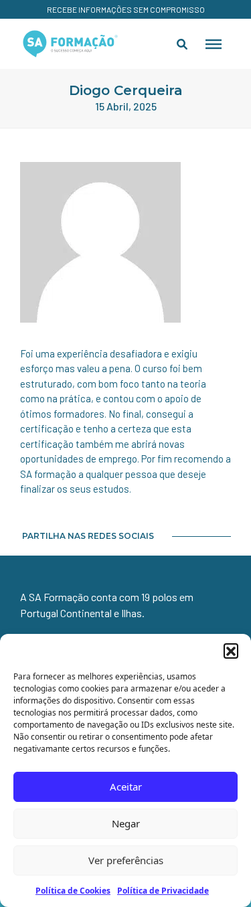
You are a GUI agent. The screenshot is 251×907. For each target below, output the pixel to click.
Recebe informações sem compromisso (126, 9)
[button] (231, 650)
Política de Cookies (72, 890)
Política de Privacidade (163, 890)
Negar (126, 823)
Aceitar (126, 786)
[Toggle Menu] (213, 43)
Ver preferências (125, 860)
